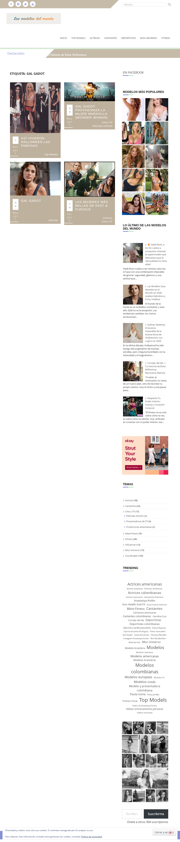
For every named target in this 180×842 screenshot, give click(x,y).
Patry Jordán (153, 694)
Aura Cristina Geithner (157, 604)
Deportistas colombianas (145, 624)
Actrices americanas (144, 584)
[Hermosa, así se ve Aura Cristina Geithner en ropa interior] (133, 156)
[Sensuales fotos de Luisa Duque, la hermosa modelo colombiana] (156, 109)
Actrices (95, 38)
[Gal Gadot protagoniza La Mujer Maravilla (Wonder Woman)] (89, 91)
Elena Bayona (159, 627)
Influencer (130, 544)
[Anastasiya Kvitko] (133, 180)
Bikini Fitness (136, 608)
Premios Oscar (130, 700)
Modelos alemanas (144, 652)
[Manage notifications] (170, 833)
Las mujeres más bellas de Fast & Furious (91, 205)
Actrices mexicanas (134, 597)
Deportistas (128, 38)
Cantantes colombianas (137, 616)
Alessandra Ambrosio (153, 597)
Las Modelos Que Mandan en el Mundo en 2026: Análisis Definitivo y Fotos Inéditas (155, 293)
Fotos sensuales (158, 631)
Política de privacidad (91, 836)
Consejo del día (136, 620)
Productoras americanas (139, 526)
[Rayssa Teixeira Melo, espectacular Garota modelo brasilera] (156, 133)
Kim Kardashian (158, 638)
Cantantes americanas (144, 612)
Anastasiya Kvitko (144, 600)
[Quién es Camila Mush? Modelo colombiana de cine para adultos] (133, 203)
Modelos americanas (144, 656)
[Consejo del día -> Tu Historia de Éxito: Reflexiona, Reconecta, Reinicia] (133, 371)
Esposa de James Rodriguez (136, 631)
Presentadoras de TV (137, 521)
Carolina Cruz (159, 616)
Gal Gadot (31, 200)
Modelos (155, 647)
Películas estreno (102, 126)
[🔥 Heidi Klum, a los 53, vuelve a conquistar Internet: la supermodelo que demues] (156, 156)
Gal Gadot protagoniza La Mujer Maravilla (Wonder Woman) (91, 112)
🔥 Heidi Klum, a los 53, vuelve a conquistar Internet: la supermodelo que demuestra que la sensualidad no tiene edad (156, 254)
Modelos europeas (138, 677)
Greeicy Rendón (158, 634)
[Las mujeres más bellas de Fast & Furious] (89, 179)
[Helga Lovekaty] (156, 180)
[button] (127, 727)
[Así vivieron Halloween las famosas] (35, 107)
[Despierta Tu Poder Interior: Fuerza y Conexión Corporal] (133, 406)
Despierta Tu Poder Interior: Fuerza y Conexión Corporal (155, 403)
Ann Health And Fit (133, 604)
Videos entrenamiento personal (144, 709)
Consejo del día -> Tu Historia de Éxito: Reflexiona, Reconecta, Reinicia (155, 367)
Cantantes (110, 38)
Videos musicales (144, 712)
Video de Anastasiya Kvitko (144, 705)
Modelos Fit (159, 677)
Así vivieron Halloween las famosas (35, 142)
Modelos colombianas (144, 668)
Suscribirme (156, 814)
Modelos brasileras (144, 660)
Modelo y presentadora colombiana (144, 688)
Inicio (63, 38)
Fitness (165, 38)
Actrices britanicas (153, 588)
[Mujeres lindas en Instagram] (156, 203)
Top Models (78, 38)
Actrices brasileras (135, 588)
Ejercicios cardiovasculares (137, 627)
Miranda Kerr (134, 642)
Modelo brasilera (135, 648)
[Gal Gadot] (35, 178)
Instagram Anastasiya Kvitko (136, 638)
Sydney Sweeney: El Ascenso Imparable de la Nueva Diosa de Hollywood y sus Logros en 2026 (155, 333)
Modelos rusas (145, 681)
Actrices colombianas (144, 592)
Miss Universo (148, 38)
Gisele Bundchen (141, 635)
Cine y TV (107, 122)
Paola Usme (138, 694)
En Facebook (133, 72)
